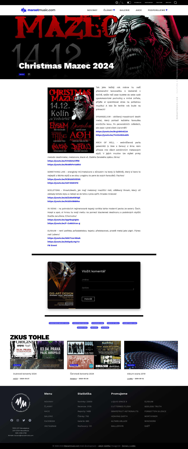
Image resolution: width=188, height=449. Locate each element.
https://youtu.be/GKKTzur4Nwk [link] (64, 238)
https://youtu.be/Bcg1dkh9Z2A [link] (112, 131)
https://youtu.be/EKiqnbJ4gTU (64, 241)
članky (48, 406)
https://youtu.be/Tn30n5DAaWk (112, 135)
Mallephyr (117, 426)
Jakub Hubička (104, 446)
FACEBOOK (137, 2)
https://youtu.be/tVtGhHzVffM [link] (63, 161)
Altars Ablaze (119, 421)
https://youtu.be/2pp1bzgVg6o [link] (63, 219)
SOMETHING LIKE (129, 323)
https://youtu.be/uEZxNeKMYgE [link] (64, 197)
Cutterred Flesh (121, 406)
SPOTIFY (168, 2)
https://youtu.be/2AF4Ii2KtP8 (63, 183)
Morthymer (151, 416)
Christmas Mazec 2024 (59, 323)
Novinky (92, 10)
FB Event (52, 245)
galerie (48, 416)
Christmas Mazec (80, 323)
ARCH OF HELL (113, 323)
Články (108, 10)
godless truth (153, 406)
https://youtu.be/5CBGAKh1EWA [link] (64, 179)
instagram (50, 426)
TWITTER (159, 2)
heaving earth (119, 416)
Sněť (147, 426)
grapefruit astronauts (124, 411)
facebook (49, 421)
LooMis (132, 446)
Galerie (125, 10)
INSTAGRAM (149, 2)
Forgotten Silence (155, 411)
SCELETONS (82, 327)
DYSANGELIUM (97, 323)
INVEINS (94, 327)
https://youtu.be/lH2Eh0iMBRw (64, 201)
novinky (48, 401)
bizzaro (125, 446)
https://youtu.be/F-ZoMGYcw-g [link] (64, 223)
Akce (139, 10)
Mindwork (150, 421)
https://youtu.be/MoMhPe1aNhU (64, 164)
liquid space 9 (119, 401)
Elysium (149, 401)
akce (47, 411)
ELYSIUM (105, 327)
